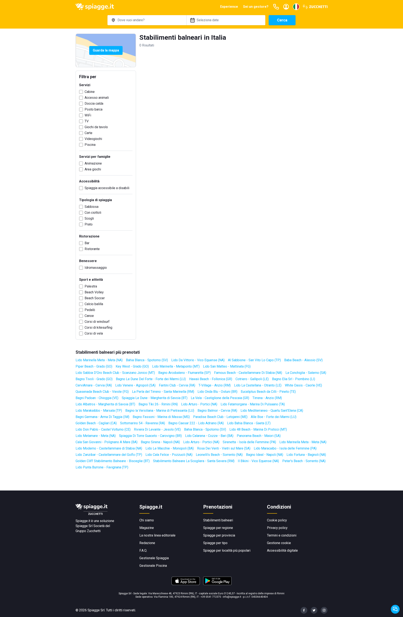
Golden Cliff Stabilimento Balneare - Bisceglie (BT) (113, 461)
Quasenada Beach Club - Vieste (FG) (102, 392)
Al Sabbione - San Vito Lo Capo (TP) (254, 360)
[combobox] (146, 20)
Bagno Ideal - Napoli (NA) (264, 455)
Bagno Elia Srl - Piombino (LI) (293, 379)
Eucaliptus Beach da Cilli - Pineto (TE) (268, 392)
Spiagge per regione (218, 528)
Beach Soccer (95, 298)
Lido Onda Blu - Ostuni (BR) (217, 392)
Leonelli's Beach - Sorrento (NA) (219, 455)
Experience (229, 7)
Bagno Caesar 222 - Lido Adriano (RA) (196, 423)
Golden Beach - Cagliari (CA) (96, 423)
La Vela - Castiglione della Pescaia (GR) (220, 398)
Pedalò (90, 310)
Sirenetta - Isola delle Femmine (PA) (249, 442)
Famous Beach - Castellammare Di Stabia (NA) (248, 373)
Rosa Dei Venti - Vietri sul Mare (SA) (223, 448)
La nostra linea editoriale (157, 535)
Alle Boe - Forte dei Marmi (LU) (273, 417)
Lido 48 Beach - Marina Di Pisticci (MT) (258, 429)
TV (87, 121)
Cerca (282, 20)
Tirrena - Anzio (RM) (267, 398)
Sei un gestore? (255, 7)
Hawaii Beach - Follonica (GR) (210, 379)
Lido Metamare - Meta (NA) (96, 436)
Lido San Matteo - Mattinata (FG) (227, 366)
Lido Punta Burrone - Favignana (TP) (102, 467)
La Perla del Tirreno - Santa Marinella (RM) (163, 392)
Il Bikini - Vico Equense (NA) (258, 461)
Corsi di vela (94, 333)
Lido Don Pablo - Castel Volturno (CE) (103, 429)
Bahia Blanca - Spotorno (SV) (147, 360)
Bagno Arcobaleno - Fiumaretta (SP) (184, 373)
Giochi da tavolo (96, 127)
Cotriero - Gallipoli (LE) (252, 379)
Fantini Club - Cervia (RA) (177, 385)
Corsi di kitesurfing (98, 328)
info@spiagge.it (232, 596)
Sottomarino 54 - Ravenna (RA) (142, 423)
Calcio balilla (94, 304)
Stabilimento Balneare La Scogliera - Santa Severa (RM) (193, 461)
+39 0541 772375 (211, 596)
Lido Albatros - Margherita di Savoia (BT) (105, 404)
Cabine (90, 92)
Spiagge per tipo (215, 543)
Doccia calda (94, 103)
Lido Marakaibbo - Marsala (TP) (99, 411)
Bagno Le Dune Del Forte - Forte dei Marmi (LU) (151, 379)
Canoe (89, 316)
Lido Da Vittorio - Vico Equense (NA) (198, 360)
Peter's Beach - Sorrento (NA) (304, 461)
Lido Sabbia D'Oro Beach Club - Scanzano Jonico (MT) (115, 373)
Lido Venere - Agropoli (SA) (135, 385)
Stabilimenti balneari (218, 520)
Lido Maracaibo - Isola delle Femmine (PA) (285, 448)
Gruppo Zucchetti (88, 531)
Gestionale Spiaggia (154, 558)
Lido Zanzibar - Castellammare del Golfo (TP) (109, 455)
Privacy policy (277, 528)
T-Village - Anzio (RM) (215, 385)
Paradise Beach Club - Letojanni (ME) (220, 417)
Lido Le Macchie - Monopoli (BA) (169, 448)
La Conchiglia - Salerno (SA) (305, 373)
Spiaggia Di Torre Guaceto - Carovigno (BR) (150, 436)
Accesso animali (97, 98)
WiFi (88, 115)
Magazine (146, 528)
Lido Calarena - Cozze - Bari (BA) (209, 436)
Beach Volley (94, 292)
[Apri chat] (395, 609)
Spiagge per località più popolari (226, 550)
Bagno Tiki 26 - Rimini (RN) (158, 404)
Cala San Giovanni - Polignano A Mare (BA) (106, 442)
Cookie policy (277, 520)
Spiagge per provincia (219, 535)
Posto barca (93, 109)
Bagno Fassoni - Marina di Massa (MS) (161, 417)
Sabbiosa (91, 207)
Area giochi (93, 169)
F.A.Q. (143, 550)
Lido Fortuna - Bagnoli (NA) (306, 455)
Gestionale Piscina (153, 566)
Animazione (93, 163)
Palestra (91, 286)
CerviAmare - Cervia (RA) (94, 385)
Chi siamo (146, 520)
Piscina (90, 145)
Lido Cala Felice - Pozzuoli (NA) (168, 455)
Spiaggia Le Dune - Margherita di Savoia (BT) (154, 398)
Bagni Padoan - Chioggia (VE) (97, 398)
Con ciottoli (93, 213)
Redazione (147, 543)
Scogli (89, 218)
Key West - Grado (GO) (132, 366)
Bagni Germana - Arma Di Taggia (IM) (102, 417)
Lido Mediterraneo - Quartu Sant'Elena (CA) (272, 411)
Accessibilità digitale (282, 550)
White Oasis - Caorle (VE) (303, 385)
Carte (88, 133)
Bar (87, 243)
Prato (89, 224)
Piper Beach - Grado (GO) (94, 366)
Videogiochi (93, 139)
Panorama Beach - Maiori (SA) (259, 436)
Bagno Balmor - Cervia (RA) (217, 411)
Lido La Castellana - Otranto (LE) (257, 385)
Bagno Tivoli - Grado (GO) (94, 379)
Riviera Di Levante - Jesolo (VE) (157, 429)
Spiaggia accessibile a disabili (107, 188)
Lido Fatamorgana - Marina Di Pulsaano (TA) (253, 404)
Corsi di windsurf (97, 322)
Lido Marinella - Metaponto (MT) (176, 366)
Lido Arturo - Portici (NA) (199, 404)
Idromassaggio (96, 268)
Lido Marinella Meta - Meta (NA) (99, 360)
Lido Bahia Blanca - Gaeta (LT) (249, 423)
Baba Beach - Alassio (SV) (303, 360)
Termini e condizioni (281, 535)
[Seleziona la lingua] (296, 6)
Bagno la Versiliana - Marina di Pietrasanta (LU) (159, 411)
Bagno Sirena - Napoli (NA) (160, 442)
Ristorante (92, 249)
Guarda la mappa (106, 50)
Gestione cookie (279, 543)
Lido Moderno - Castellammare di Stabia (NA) (109, 448)
